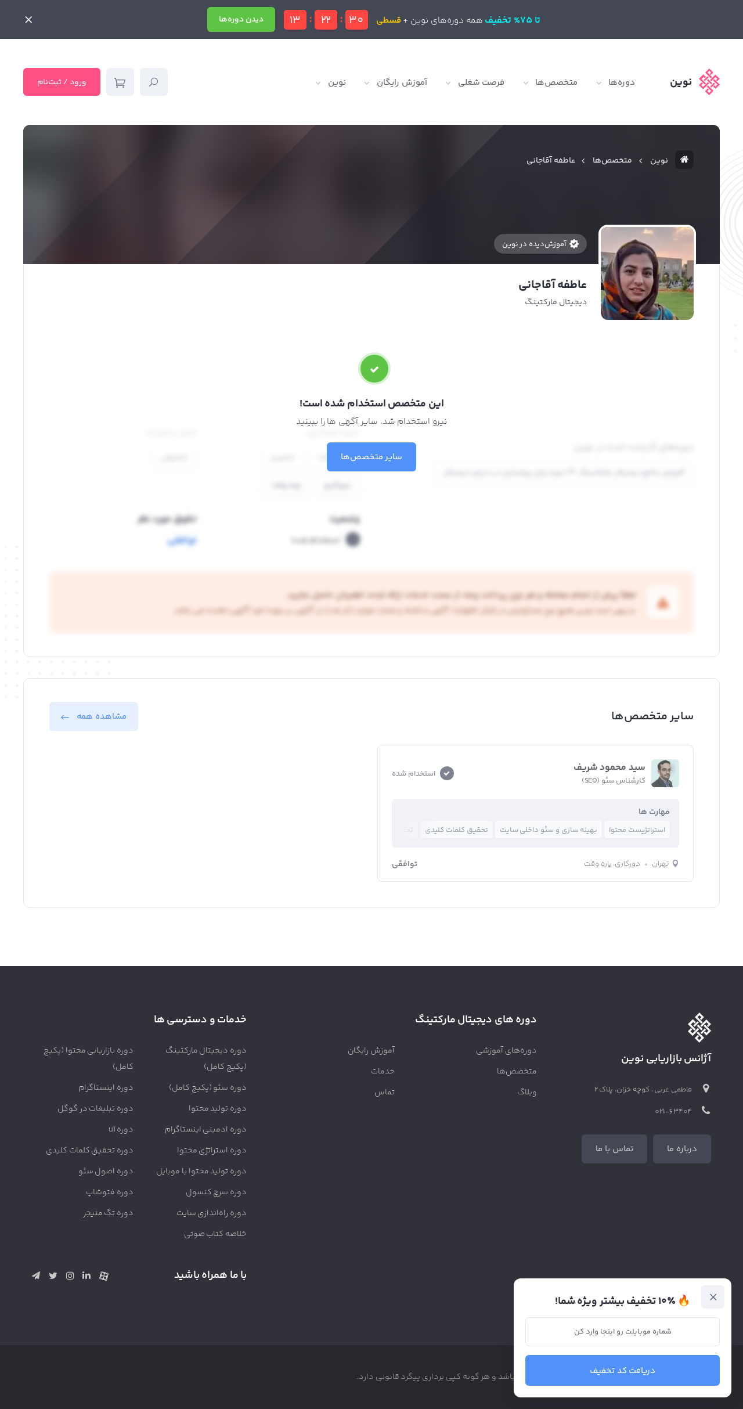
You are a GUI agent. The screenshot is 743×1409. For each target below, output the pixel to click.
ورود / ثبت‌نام (61, 82)
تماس (384, 1092)
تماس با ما (614, 1149)
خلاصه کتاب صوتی (215, 1234)
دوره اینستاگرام (106, 1088)
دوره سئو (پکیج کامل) (208, 1088)
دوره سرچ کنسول (216, 1192)
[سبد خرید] (120, 82)
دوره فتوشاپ (110, 1192)
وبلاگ (527, 1092)
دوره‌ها (621, 82)
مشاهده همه (102, 716)
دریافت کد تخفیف (623, 1371)
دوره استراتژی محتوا (212, 1150)
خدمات (383, 1071)
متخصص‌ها (556, 82)
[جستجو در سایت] (154, 82)
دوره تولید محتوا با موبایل (201, 1171)
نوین (337, 82)
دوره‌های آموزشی (506, 1050)
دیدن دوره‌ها (241, 19)
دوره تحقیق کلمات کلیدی (90, 1150)
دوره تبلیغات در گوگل (95, 1108)
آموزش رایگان (402, 82)
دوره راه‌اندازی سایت (211, 1213)
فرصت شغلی (481, 82)
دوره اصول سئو (106, 1171)
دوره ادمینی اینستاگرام (206, 1129)
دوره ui (121, 1129)
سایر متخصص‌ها (372, 457)
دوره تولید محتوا (218, 1108)
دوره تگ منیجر (108, 1213)
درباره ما (682, 1149)
